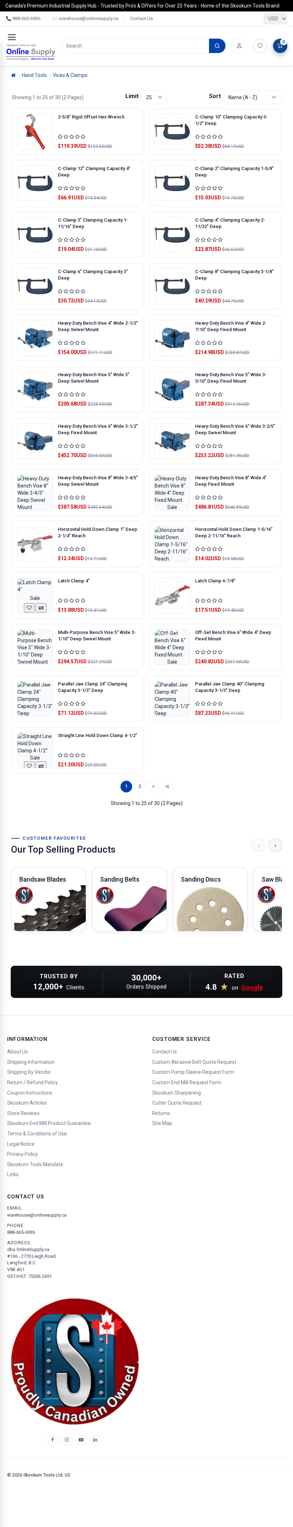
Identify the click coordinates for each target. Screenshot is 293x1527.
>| (167, 786)
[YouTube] (81, 1440)
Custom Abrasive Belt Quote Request (194, 1062)
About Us (17, 1052)
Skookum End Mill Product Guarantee (49, 1123)
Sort (215, 96)
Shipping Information (31, 1062)
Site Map (162, 1123)
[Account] (239, 46)
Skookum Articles (27, 1103)
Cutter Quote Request (177, 1103)
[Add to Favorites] (29, 607)
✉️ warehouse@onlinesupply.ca (85, 18)
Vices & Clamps (70, 75)
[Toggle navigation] (12, 37)
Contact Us (141, 18)
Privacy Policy (22, 1154)
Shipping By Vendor (29, 1072)
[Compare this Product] (41, 607)
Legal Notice (21, 1144)
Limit (132, 96)
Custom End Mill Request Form (186, 1082)
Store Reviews (23, 1113)
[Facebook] (52, 1440)
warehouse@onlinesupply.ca (36, 1215)
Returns (161, 1113)
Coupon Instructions (29, 1093)
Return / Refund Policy (32, 1082)
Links (13, 1174)
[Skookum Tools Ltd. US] (31, 51)
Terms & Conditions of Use (37, 1133)
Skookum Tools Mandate (35, 1164)
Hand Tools (34, 75)
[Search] (217, 46)
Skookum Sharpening (176, 1093)
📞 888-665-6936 (23, 18)
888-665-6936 (21, 1232)
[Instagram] (67, 1440)
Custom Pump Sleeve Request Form (193, 1072)
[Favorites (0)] (260, 46)
